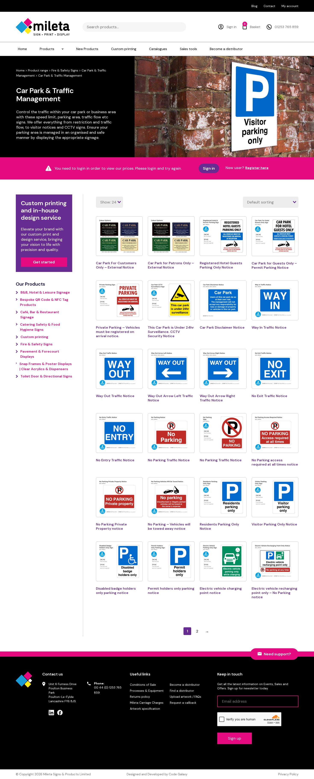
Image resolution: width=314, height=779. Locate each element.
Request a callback (183, 703)
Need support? (277, 654)
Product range (38, 70)
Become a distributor (185, 685)
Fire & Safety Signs (64, 70)
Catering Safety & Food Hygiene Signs (40, 327)
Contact (269, 6)
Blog (254, 6)
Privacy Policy (288, 774)
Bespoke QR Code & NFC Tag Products (44, 302)
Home (20, 70)
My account (290, 6)
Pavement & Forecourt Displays (39, 354)
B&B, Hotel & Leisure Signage (45, 292)
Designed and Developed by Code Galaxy (157, 774)
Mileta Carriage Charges (146, 703)
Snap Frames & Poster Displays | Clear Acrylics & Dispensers (45, 366)
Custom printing (34, 337)
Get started (44, 262)
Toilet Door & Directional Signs (46, 376)
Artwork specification (145, 709)
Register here (257, 168)
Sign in (209, 168)
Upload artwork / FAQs (185, 697)
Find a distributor (182, 691)
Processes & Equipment (147, 691)
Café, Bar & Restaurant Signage (39, 314)
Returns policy (140, 697)
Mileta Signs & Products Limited (67, 774)
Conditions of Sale (143, 685)
